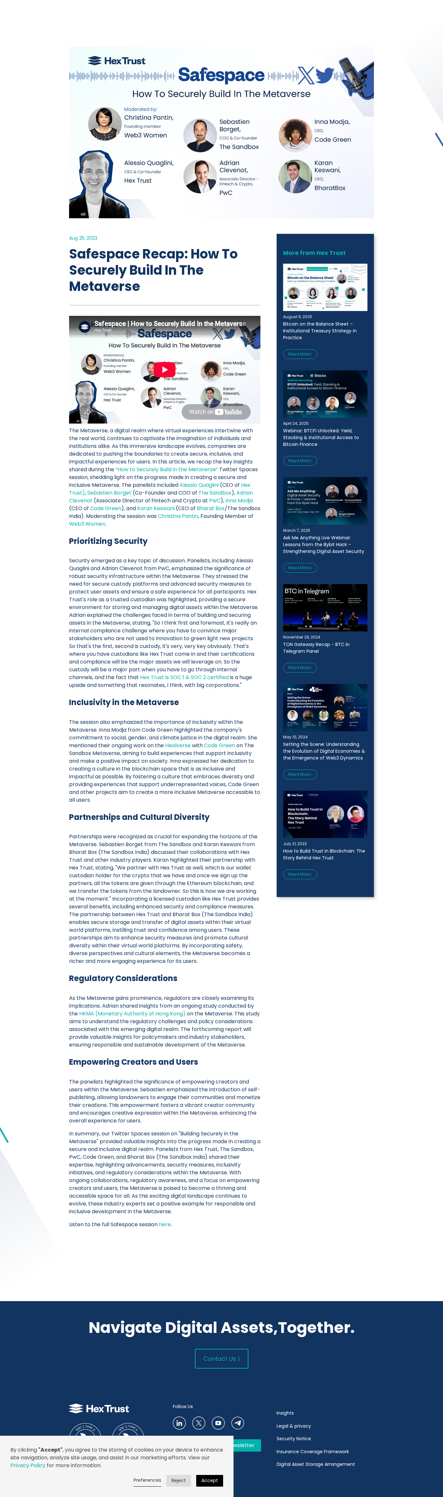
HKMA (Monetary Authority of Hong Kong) (132, 1013)
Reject (179, 1480)
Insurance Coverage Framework (313, 1451)
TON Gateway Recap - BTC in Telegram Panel (316, 647)
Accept (209, 1480)
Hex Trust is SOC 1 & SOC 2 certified (185, 677)
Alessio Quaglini (199, 485)
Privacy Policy (27, 1465)
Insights (285, 1413)
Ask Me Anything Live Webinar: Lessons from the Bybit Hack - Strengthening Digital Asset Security (323, 544)
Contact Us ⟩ (221, 1359)
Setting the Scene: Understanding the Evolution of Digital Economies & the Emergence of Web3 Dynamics (324, 751)
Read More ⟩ (300, 354)
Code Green (105, 508)
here (165, 1224)
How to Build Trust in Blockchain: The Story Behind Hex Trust (324, 854)
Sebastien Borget (109, 493)
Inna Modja (239, 500)
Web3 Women (87, 524)
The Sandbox (215, 493)
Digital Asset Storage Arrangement (316, 1464)
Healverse (178, 745)
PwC (215, 500)
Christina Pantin (178, 516)
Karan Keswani (155, 508)
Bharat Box (211, 508)
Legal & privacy (294, 1426)
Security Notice (294, 1438)
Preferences (147, 1480)
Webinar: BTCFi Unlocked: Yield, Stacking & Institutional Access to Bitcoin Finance (321, 437)
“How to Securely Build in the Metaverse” (166, 469)
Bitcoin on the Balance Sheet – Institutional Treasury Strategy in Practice (320, 331)
